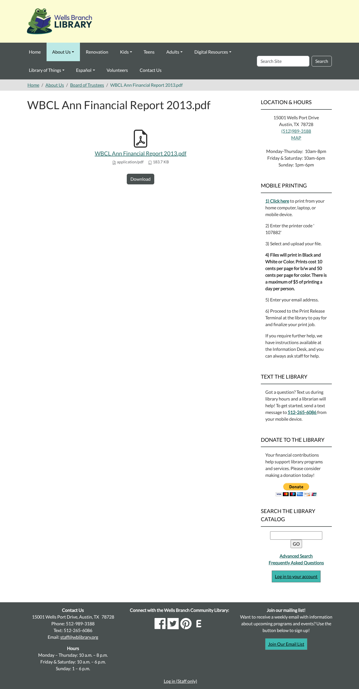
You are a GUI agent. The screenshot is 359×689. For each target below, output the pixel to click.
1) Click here (277, 200)
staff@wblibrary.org (79, 637)
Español (83, 70)
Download (140, 179)
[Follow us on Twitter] (173, 623)
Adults (172, 51)
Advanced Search (296, 555)
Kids (124, 51)
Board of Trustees (87, 85)
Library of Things (45, 70)
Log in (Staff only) (180, 681)
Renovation (97, 51)
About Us (61, 51)
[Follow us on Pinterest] (186, 623)
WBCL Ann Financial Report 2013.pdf (141, 153)
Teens (149, 51)
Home (35, 51)
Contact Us (151, 70)
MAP (296, 137)
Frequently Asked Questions (296, 562)
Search (321, 61)
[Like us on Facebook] (161, 623)
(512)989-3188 (296, 131)
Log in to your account (296, 576)
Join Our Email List (286, 644)
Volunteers (117, 70)
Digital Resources (211, 51)
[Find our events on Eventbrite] (198, 623)
